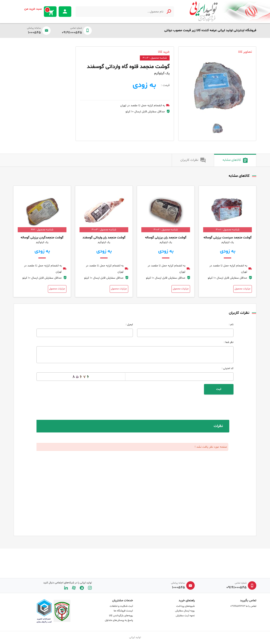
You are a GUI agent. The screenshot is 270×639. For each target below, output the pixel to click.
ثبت (218, 389)
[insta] (90, 588)
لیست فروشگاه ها (123, 611)
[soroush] (82, 588)
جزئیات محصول (243, 288)
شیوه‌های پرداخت (185, 606)
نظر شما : (229, 342)
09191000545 (72, 32)
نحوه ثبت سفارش (185, 616)
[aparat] (74, 588)
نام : (231, 324)
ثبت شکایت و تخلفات (121, 606)
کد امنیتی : (228, 368)
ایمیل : (129, 324)
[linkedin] (66, 588)
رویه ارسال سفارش (185, 611)
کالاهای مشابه (232, 160)
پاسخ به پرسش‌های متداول (119, 620)
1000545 (34, 32)
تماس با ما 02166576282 (243, 606)
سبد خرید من (36, 9)
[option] (217, 90)
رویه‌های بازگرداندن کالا (121, 616)
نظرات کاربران (189, 160)
